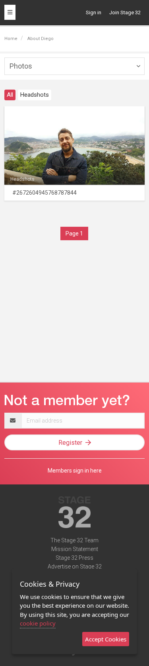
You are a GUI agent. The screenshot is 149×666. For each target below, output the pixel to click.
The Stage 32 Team (74, 540)
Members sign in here (75, 470)
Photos (21, 66)
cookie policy (38, 623)
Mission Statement (74, 549)
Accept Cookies (105, 639)
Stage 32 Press (74, 558)
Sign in (93, 12)
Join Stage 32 (125, 12)
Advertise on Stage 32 (75, 566)
